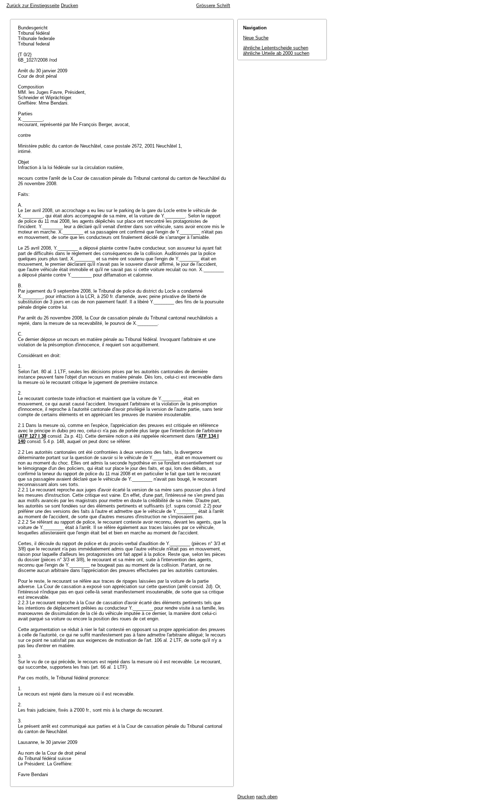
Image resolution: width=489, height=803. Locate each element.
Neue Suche (255, 37)
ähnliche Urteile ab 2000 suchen (276, 53)
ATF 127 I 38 (32, 436)
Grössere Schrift (213, 5)
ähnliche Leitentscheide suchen (275, 48)
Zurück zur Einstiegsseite (32, 5)
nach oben (266, 796)
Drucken (69, 5)
